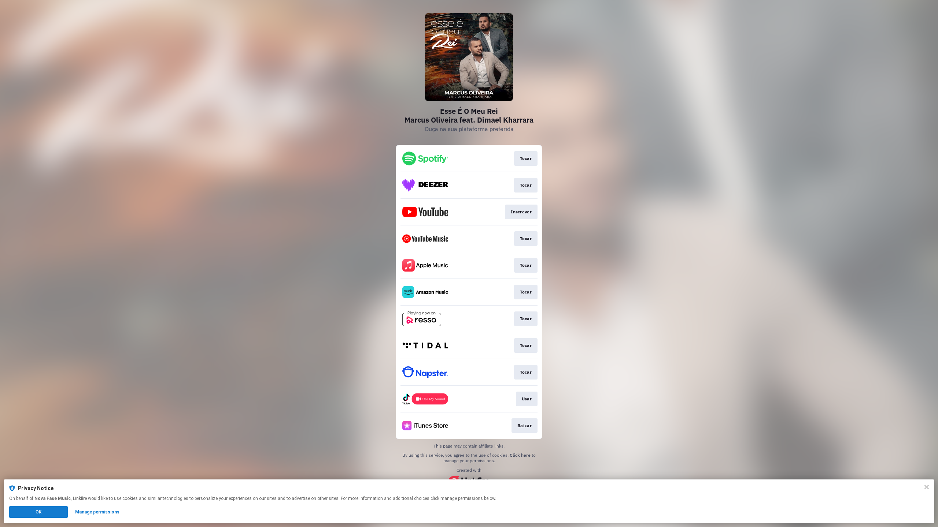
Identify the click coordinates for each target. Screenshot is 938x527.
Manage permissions (97, 512)
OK (38, 512)
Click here (520, 455)
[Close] (927, 487)
